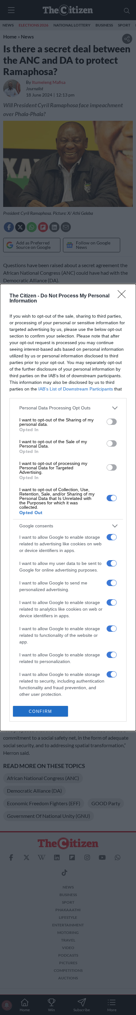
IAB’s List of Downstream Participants (75, 388)
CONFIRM (40, 711)
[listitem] (68, 408)
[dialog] (68, 507)
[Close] (124, 296)
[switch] (112, 422)
